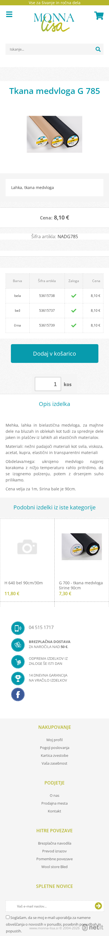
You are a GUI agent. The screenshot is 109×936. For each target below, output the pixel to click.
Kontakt (54, 811)
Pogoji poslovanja (54, 747)
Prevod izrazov (54, 851)
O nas (54, 795)
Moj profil (54, 739)
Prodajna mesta (54, 803)
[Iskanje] (98, 49)
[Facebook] (54, 696)
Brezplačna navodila (54, 843)
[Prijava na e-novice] (98, 906)
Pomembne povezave (54, 858)
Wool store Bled (54, 866)
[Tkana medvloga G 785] (54, 137)
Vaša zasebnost (54, 763)
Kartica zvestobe (54, 755)
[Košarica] (98, 15)
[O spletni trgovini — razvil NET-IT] (92, 927)
